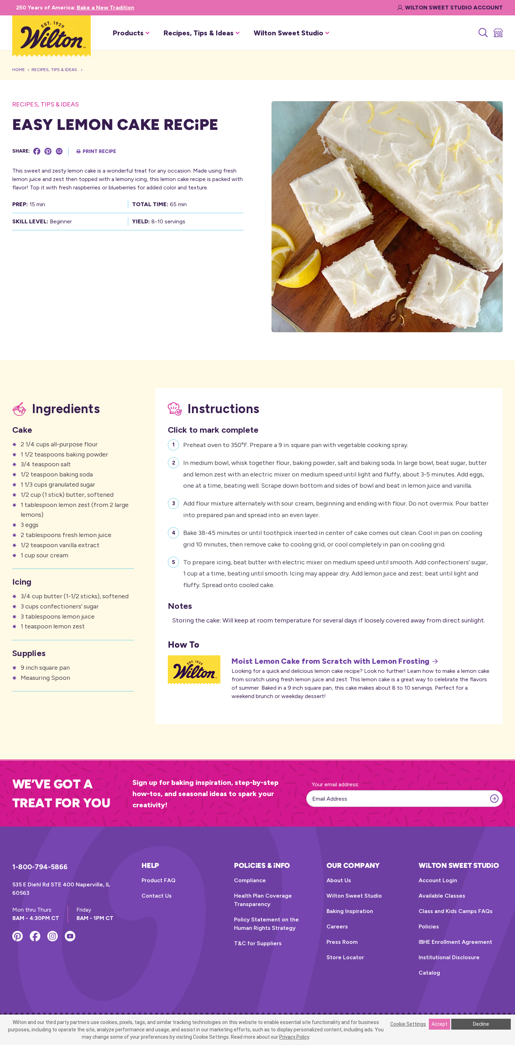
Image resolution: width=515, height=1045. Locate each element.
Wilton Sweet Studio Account (454, 7)
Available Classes (442, 895)
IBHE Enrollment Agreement (455, 942)
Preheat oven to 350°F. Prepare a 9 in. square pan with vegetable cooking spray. (295, 445)
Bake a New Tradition (105, 7)
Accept (439, 1024)
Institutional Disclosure (449, 957)
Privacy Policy (294, 1037)
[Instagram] (52, 936)
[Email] (59, 151)
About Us (339, 880)
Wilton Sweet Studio (354, 895)
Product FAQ (159, 880)
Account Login (438, 880)
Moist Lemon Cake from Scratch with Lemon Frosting (331, 661)
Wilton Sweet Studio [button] (288, 33)
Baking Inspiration (350, 911)
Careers (337, 926)
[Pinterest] (48, 151)
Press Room (342, 942)
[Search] (483, 32)
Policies (429, 926)
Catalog (429, 972)
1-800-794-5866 (40, 867)
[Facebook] (36, 151)
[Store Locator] (498, 32)
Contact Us (157, 895)
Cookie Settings (408, 1024)
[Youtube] (70, 936)
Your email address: (335, 784)
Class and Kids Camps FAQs (456, 911)
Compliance (250, 880)
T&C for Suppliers (258, 943)
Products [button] (128, 33)
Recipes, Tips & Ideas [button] (199, 33)
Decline (481, 1024)
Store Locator (345, 957)
